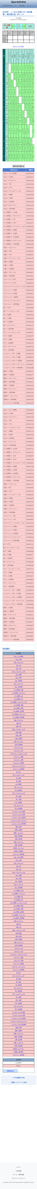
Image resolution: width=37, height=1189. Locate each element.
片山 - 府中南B (18, 686)
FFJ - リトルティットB (18, 793)
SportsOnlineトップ (9, 5)
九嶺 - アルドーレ (18, 720)
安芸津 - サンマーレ (18, 848)
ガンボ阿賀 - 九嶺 (18, 690)
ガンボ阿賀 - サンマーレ (18, 714)
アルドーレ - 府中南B (18, 769)
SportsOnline (18, 1)
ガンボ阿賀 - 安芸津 (18, 711)
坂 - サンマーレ (18, 787)
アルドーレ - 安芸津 (18, 763)
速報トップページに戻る (18, 1082)
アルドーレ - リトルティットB (18, 753)
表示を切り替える (18, 166)
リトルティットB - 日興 (18, 814)
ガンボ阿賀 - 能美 (18, 705)
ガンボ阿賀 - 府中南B (18, 717)
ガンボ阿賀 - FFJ (18, 699)
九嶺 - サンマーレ (18, 741)
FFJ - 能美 (18, 796)
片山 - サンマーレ (18, 683)
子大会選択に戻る (18, 1078)
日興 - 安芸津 (18, 839)
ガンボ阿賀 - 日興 (18, 708)
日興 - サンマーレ (18, 842)
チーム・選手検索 (18, 1174)
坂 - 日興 (18, 781)
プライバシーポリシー (18, 1178)
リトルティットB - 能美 (18, 811)
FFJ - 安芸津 (18, 802)
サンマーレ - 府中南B (18, 854)
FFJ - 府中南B (18, 808)
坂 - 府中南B (18, 790)
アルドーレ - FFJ (18, 750)
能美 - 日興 (19, 826)
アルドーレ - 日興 (18, 759)
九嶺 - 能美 (19, 732)
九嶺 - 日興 (19, 735)
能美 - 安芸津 (18, 829)
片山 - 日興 (19, 677)
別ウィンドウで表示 (18, 46)
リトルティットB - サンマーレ (18, 820)
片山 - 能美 (19, 674)
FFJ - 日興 (18, 799)
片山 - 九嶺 (19, 659)
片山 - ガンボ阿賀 (18, 656)
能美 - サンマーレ (18, 832)
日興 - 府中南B (18, 845)
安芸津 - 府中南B (18, 851)
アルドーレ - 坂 (18, 747)
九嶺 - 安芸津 (18, 738)
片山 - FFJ (18, 668)
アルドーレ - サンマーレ (18, 766)
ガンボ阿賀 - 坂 (18, 696)
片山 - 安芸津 (18, 680)
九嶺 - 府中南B (18, 744)
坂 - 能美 (18, 778)
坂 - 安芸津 (19, 784)
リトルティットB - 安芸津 (18, 817)
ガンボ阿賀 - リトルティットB (18, 702)
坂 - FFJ (18, 772)
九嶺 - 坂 (18, 723)
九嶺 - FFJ (18, 726)
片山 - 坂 (18, 665)
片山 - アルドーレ (18, 662)
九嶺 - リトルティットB (18, 729)
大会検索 (22, 5)
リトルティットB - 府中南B (18, 823)
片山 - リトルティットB (18, 671)
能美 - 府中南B (18, 836)
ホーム (18, 1167)
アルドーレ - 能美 (18, 756)
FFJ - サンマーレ (18, 805)
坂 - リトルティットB (18, 775)
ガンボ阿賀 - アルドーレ (18, 693)
